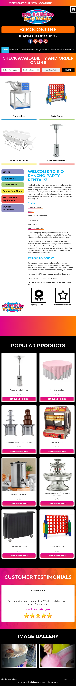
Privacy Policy (46, 682)
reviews (41, 591)
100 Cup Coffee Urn (19, 494)
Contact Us (68, 50)
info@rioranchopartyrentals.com (38, 36)
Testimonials (56, 50)
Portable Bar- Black (19, 547)
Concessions (9, 178)
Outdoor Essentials (8, 208)
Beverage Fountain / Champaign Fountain (57, 494)
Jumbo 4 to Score (57, 547)
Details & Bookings (19, 399)
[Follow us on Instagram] (40, 41)
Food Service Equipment (10, 199)
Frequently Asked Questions (35, 50)
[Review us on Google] (35, 41)
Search (68, 69)
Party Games (10, 184)
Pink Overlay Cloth (57, 390)
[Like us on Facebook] (30, 41)
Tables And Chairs (12, 191)
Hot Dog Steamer (57, 442)
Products (14, 50)
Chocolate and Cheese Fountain (19, 442)
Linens (6, 172)
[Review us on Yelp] (45, 41)
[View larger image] (19, 656)
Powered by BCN (69, 679)
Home (5, 50)
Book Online (38, 30)
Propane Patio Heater (19, 390)
